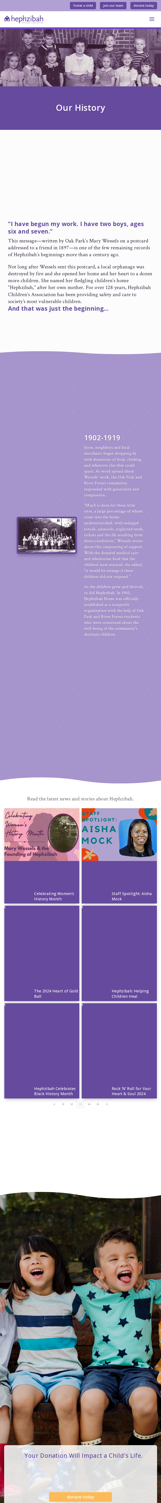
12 (71, 1104)
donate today (144, 5)
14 (89, 1104)
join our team (113, 5)
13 (80, 1104)
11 (63, 1104)
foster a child (83, 5)
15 (98, 1104)
